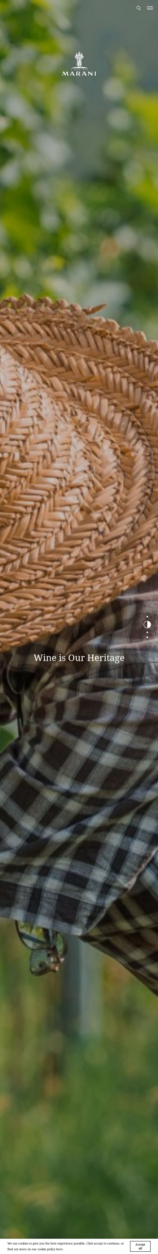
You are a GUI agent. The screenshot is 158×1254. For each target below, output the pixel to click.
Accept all (140, 1246)
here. (60, 1249)
